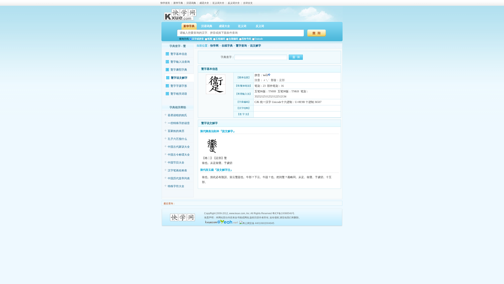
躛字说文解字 (179, 77)
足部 (282, 80)
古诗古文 (248, 3)
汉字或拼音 (198, 38)
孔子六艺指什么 (177, 138)
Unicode (259, 38)
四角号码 (246, 38)
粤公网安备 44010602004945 (258, 223)
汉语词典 (191, 3)
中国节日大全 (176, 162)
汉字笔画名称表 (177, 170)
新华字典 (178, 3)
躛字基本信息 (178, 53)
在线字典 (227, 45)
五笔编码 (220, 38)
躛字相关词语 (178, 93)
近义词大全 (218, 3)
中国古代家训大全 (179, 146)
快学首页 (165, 3)
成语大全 (204, 3)
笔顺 (209, 38)
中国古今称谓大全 (179, 154)
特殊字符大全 (176, 186)
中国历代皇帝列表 (179, 178)
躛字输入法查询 (180, 61)
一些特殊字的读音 (179, 123)
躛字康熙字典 (178, 69)
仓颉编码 (233, 38)
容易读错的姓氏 (177, 115)
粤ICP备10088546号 (283, 213)
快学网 (214, 45)
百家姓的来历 (176, 131)
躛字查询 (241, 45)
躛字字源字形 (178, 85)
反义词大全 (234, 3)
